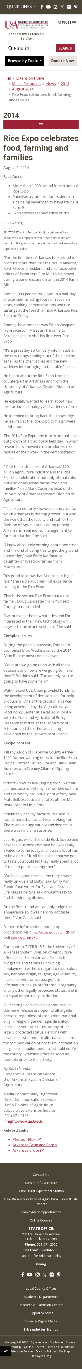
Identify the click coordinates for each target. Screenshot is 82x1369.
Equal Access (39, 1342)
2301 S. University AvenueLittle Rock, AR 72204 (41, 1236)
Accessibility (13, 1347)
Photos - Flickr (25, 1139)
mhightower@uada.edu (23, 1121)
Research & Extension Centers (41, 1305)
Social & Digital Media (41, 1321)
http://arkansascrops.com (48, 932)
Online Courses (41, 1220)
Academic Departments (41, 1296)
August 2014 (22, 89)
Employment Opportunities (41, 1212)
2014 (65, 83)
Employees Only (41, 1356)
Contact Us (41, 1174)
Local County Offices (41, 1288)
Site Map (64, 1351)
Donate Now (62, 60)
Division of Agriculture (41, 1183)
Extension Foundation (60, 1347)
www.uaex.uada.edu (24, 938)
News (51, 83)
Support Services (41, 1313)
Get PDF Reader (34, 1347)
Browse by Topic (23, 60)
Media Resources (26, 83)
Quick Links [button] (19, 6)
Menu (64, 23)
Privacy (70, 1342)
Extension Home (30, 78)
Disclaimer (56, 1342)
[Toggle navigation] (41, 124)
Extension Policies (21, 1351)
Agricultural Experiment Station (41, 1191)
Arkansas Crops (26, 1150)
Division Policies (46, 1351)
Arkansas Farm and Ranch (35, 1144)
